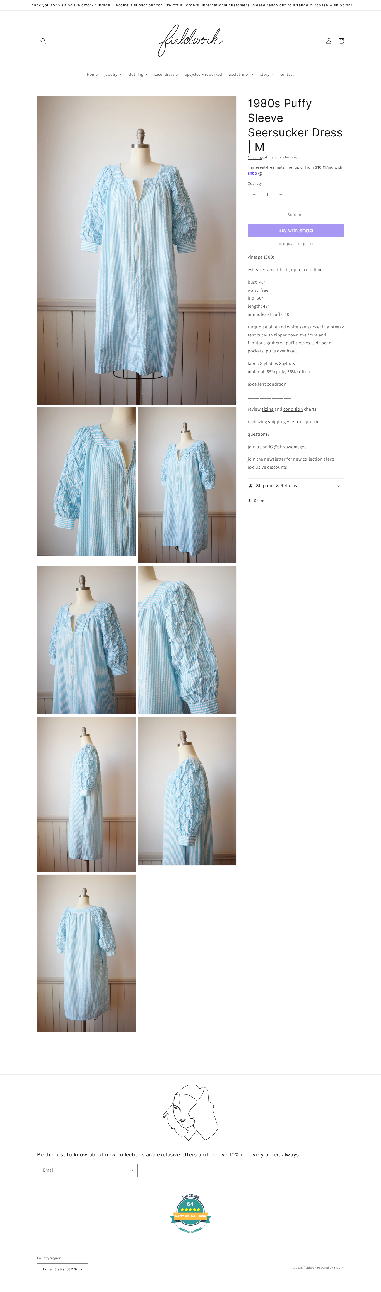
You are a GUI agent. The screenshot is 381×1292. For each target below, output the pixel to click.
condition (293, 409)
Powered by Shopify (330, 1267)
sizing (268, 409)
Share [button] (259, 500)
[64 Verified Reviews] (190, 1236)
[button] (43, 41)
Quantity (255, 183)
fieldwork (310, 1267)
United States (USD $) (60, 1269)
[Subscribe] (131, 1170)
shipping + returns (286, 422)
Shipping (255, 157)
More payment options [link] (296, 244)
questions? (259, 434)
